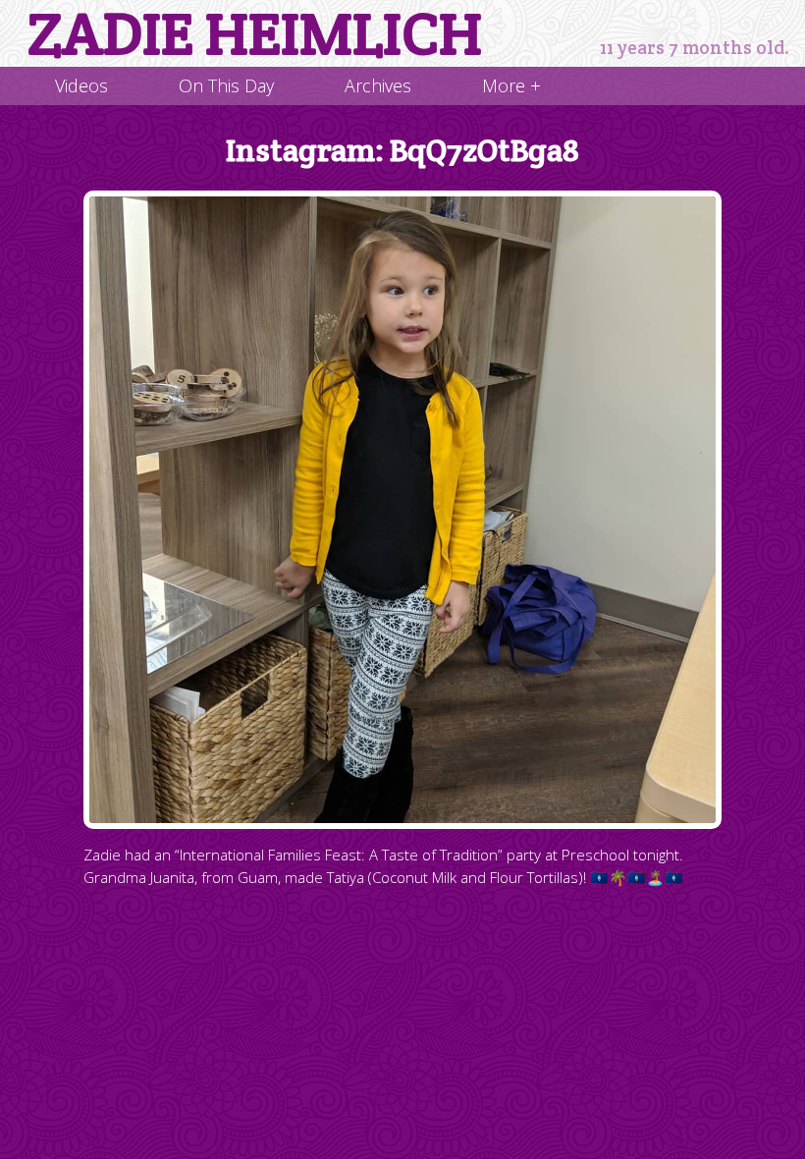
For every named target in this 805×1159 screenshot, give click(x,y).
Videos (81, 85)
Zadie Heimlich (254, 33)
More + (511, 85)
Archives (378, 85)
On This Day (226, 85)
